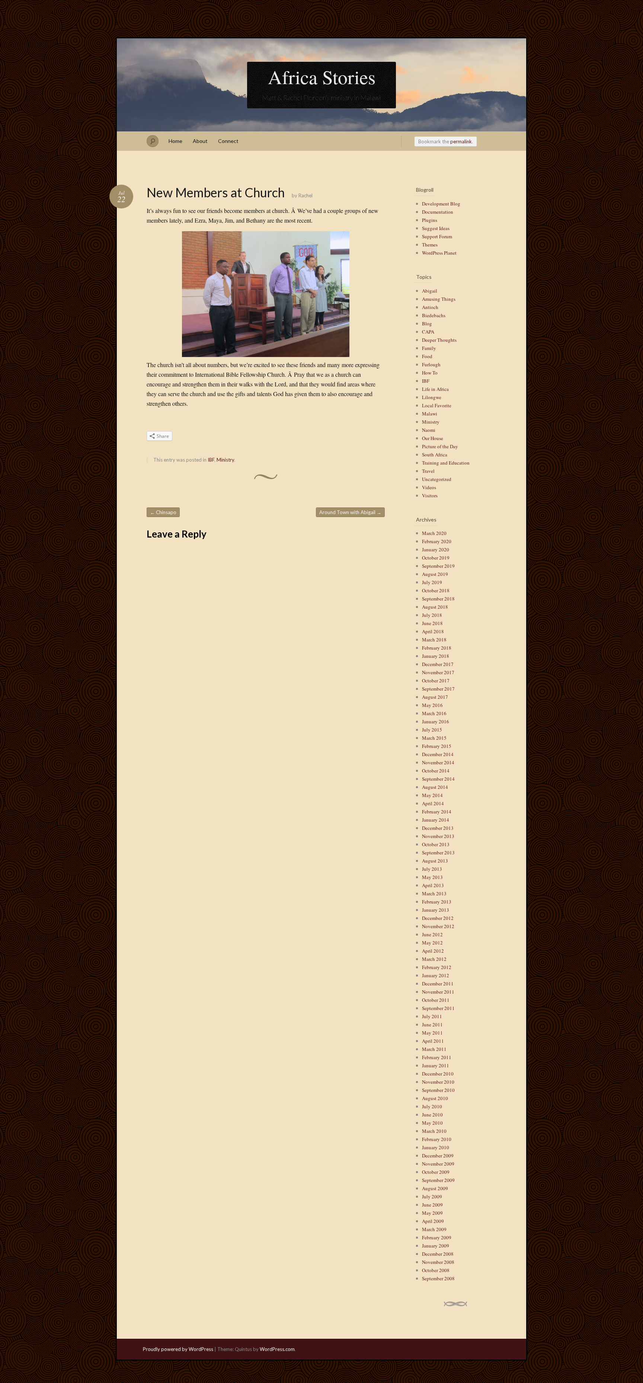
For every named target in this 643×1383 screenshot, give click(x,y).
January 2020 (435, 549)
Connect (228, 141)
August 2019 (435, 574)
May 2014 (432, 795)
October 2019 (436, 557)
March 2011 (434, 1049)
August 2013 (435, 860)
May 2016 (432, 705)
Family (429, 348)
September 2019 (438, 566)
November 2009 (438, 1163)
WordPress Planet (439, 252)
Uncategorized (436, 479)
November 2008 (438, 1262)
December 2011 (438, 983)
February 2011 (436, 1057)
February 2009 (436, 1237)
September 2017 (438, 688)
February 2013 (436, 901)
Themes (430, 244)
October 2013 (436, 844)
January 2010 (435, 1147)
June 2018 (432, 623)
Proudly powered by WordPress (178, 1349)
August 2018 (435, 606)
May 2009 (432, 1213)
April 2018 (433, 631)
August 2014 (435, 787)
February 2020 (436, 541)
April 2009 (433, 1221)
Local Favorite (436, 405)
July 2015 (432, 729)
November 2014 (438, 762)
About (200, 141)
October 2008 (436, 1270)
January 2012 (435, 975)
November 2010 (438, 1081)
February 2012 (436, 967)
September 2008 (438, 1278)
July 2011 (432, 1016)
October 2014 (436, 770)
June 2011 (432, 1024)
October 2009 (436, 1172)
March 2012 (434, 959)
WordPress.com (277, 1349)
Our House (432, 438)
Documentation (437, 211)
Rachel (305, 195)
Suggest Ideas (436, 228)
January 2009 (435, 1245)
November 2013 (438, 836)
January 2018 (435, 656)
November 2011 (438, 991)
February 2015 (436, 746)
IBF (211, 460)
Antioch (430, 307)
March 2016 (434, 713)
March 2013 (434, 893)
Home (175, 141)
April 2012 (433, 950)
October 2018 (436, 590)
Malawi (429, 413)
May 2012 (432, 942)
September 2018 (438, 598)
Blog (427, 323)
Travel (428, 471)
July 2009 (432, 1196)
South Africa (434, 454)
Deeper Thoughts (439, 340)
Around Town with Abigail (350, 512)
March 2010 (434, 1131)
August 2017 (435, 697)
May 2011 (432, 1032)
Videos (429, 487)
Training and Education (446, 462)
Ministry (225, 460)
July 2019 (432, 582)
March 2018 (434, 639)
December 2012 (438, 918)
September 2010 (438, 1090)
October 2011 (436, 1000)
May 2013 (432, 877)
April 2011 (433, 1041)
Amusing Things (438, 299)
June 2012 (432, 934)
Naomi (428, 430)
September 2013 (438, 852)
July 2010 (432, 1106)
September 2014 (438, 778)
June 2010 (432, 1114)
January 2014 (435, 819)
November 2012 (438, 926)
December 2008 (438, 1253)
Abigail (429, 290)
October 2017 (436, 680)
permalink (461, 141)
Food (427, 356)
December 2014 (438, 754)
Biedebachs (433, 315)
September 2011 (438, 1008)
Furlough (431, 364)
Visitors (430, 495)
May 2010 (432, 1122)
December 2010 (438, 1073)
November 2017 (438, 672)
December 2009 (438, 1155)
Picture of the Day (440, 446)
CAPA (428, 331)
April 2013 (433, 885)
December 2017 (438, 664)
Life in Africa (435, 389)
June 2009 (432, 1204)
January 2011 (435, 1065)
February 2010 (436, 1139)
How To (430, 372)
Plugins (429, 220)
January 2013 (435, 909)
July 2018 (432, 615)
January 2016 (435, 721)
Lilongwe (431, 397)
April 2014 (433, 803)
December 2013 (438, 828)
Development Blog (441, 203)
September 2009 (438, 1180)
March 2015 (434, 737)
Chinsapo (163, 512)
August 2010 (435, 1098)
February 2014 (436, 811)
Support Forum (437, 236)
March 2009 (434, 1229)
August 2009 (435, 1188)
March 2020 (434, 533)
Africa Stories (321, 77)
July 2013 (432, 869)
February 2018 (436, 647)
